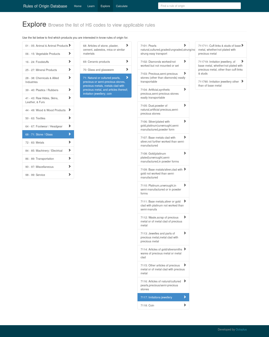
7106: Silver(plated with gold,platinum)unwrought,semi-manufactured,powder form (160, 125)
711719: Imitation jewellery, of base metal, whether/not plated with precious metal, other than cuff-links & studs (220, 67)
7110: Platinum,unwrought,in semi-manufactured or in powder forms (161, 189)
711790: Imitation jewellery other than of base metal (218, 83)
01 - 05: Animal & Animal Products (46, 46)
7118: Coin (147, 305)
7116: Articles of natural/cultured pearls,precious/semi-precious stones (161, 285)
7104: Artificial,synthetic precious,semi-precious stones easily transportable (160, 93)
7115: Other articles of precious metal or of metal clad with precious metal (163, 269)
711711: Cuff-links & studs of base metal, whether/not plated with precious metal (219, 49)
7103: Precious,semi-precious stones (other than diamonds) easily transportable (163, 77)
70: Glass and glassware (98, 70)
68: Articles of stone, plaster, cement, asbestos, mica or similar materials (104, 49)
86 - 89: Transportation (39, 159)
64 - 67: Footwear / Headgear (43, 126)
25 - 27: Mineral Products (41, 70)
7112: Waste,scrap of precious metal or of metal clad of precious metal (161, 221)
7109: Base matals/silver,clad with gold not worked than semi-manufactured (162, 173)
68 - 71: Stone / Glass (39, 134)
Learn (91, 6)
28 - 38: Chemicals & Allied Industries (42, 80)
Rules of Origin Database (45, 6)
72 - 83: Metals (34, 142)
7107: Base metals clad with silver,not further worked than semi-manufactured (163, 141)
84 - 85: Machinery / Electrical (43, 150)
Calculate (122, 6)
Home (78, 6)
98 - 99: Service (35, 175)
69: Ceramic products (96, 61)
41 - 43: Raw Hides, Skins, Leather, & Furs (41, 100)
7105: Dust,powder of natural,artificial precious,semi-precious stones (160, 109)
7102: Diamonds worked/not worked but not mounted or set (160, 63)
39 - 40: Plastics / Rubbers (41, 90)
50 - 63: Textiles (35, 118)
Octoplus (241, 329)
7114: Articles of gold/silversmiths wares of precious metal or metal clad (161, 253)
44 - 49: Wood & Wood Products (45, 110)
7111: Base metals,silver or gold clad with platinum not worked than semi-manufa (162, 205)
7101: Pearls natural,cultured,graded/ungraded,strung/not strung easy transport (165, 49)
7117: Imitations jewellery (156, 297)
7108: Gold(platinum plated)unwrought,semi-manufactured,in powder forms (160, 157)
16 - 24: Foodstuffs (37, 62)
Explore (105, 6)
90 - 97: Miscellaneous (39, 167)
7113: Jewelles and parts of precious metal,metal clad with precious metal (159, 237)
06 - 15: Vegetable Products (42, 54)
